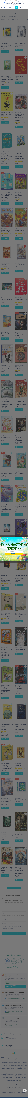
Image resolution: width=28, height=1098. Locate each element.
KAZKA (5, 7)
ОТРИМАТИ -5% (14, 553)
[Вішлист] (23, 7)
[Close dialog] (27, 538)
